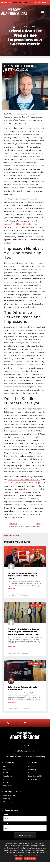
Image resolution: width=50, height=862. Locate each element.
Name (5, 814)
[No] (46, 851)
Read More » (12, 589)
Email (5, 824)
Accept (19, 858)
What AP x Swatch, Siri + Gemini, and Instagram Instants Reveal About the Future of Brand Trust (23, 631)
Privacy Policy (35, 855)
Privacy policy (30, 858)
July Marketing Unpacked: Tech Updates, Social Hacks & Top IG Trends (22, 575)
